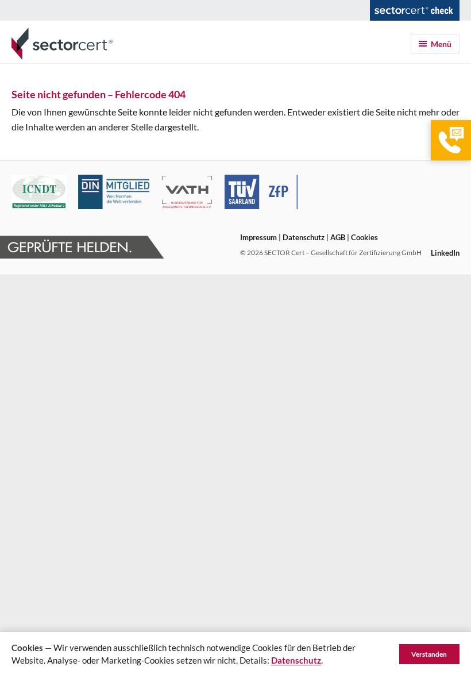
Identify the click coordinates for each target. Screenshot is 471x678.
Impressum (258, 237)
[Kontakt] (451, 140)
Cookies (364, 237)
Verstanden (429, 654)
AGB (337, 237)
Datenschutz (304, 237)
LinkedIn (445, 252)
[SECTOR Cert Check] (415, 10)
